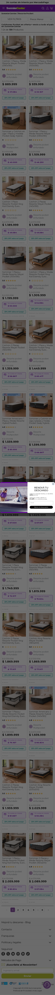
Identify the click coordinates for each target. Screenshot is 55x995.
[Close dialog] (53, 484)
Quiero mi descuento (41, 507)
